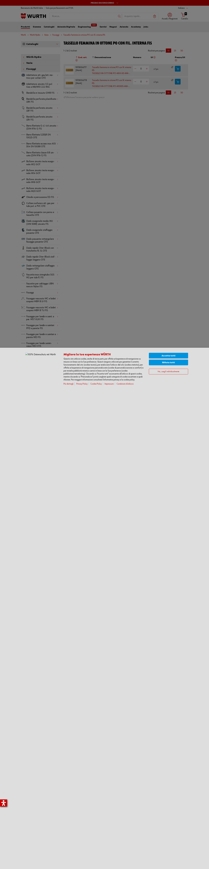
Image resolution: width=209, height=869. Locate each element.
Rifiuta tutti (168, 362)
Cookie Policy (96, 384)
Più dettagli (69, 384)
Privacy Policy (82, 384)
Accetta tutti (168, 356)
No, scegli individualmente (168, 371)
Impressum (109, 384)
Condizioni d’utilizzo (125, 384)
